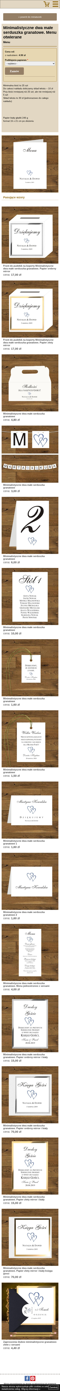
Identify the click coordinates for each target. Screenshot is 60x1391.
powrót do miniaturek (31, 17)
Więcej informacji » (30, 1389)
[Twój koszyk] (46, 4)
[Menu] (55, 4)
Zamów (14, 71)
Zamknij (53, 1387)
